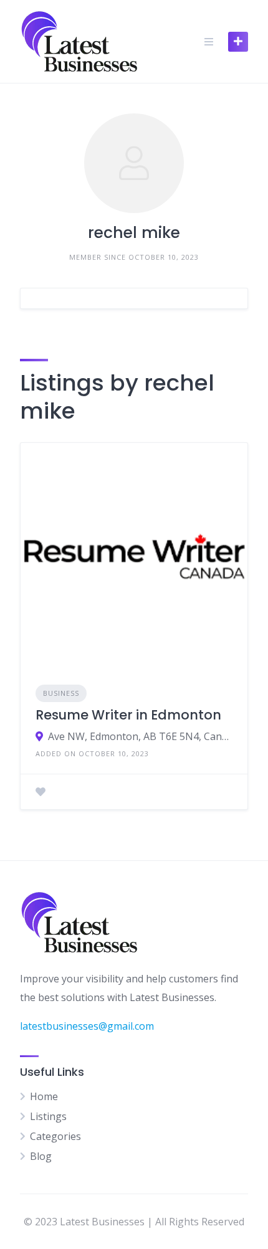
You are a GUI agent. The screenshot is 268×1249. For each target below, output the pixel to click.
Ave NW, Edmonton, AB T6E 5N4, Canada (140, 736)
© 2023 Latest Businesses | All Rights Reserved (134, 1221)
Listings (48, 1116)
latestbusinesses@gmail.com (87, 1026)
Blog (41, 1156)
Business (61, 693)
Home (44, 1096)
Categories (55, 1136)
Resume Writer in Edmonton (128, 715)
